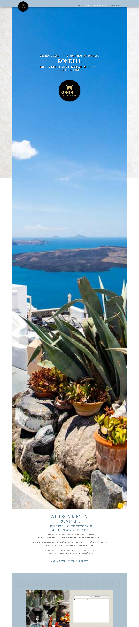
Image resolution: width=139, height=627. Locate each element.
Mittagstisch (114, 5)
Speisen (104, 5)
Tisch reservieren (93, 5)
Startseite (80, 5)
